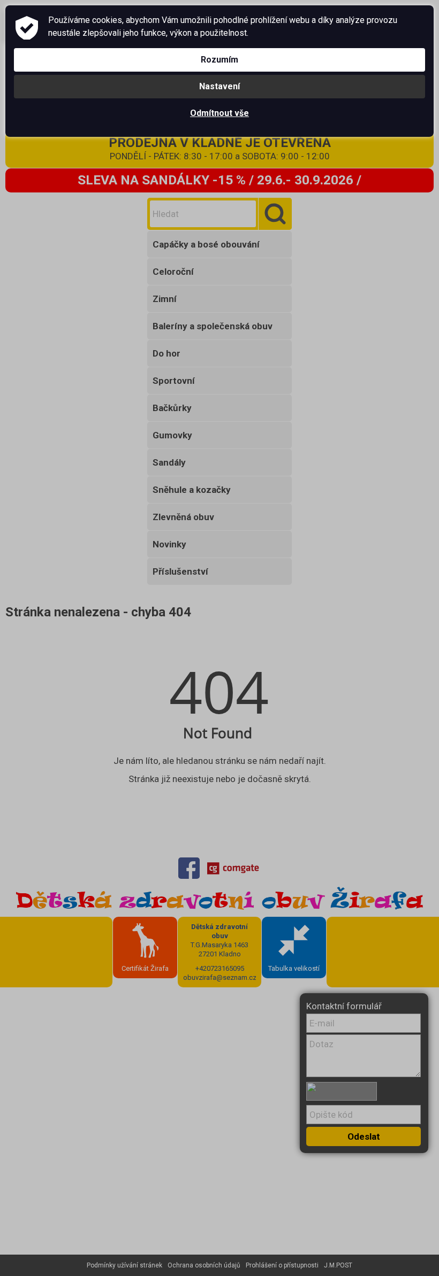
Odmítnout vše (219, 113)
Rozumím (219, 60)
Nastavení (219, 86)
